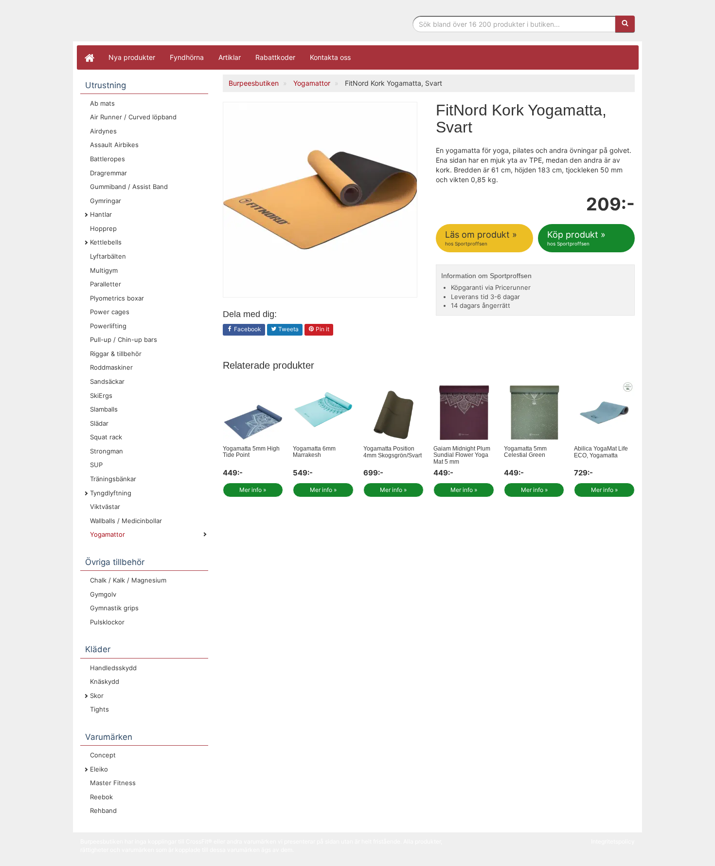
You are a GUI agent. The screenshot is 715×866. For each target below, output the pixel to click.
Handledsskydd (113, 668)
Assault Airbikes (114, 145)
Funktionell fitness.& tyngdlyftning (158, 23)
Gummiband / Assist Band (129, 186)
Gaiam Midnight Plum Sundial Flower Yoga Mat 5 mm (461, 455)
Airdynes (103, 131)
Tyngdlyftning (110, 493)
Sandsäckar (107, 381)
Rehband (103, 810)
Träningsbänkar (113, 479)
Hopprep (103, 228)
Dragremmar (108, 173)
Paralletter (105, 284)
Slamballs (104, 409)
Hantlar (101, 214)
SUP (96, 465)
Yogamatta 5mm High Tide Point (251, 451)
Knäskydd (104, 681)
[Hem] (89, 57)
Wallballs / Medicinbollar (126, 521)
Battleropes (107, 159)
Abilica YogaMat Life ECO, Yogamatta (601, 451)
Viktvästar (105, 506)
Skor (97, 695)
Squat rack (106, 437)
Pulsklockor (107, 622)
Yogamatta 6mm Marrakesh (314, 451)
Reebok (101, 797)
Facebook (246, 329)
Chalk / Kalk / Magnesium (128, 580)
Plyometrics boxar (117, 298)
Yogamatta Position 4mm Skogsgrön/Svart (392, 451)
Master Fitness (113, 783)
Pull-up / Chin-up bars (123, 339)
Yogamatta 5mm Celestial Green (525, 451)
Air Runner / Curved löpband (133, 117)
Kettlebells (106, 242)
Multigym (104, 270)
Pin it (321, 329)
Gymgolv (103, 594)
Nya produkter (131, 57)
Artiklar (229, 57)
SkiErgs (101, 395)
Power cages (109, 312)
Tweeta (288, 329)
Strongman (106, 451)
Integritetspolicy (613, 841)
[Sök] (625, 24)
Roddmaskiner (111, 367)
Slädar (99, 423)
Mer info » (252, 489)
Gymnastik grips (114, 608)
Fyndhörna (187, 57)
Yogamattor (107, 534)
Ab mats (102, 103)
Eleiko (99, 769)
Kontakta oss (330, 57)
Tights (99, 709)
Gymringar (105, 201)
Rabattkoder (275, 57)
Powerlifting (108, 326)
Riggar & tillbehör (116, 354)
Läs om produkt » (481, 237)
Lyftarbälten (108, 256)
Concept (103, 755)
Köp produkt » (576, 237)
